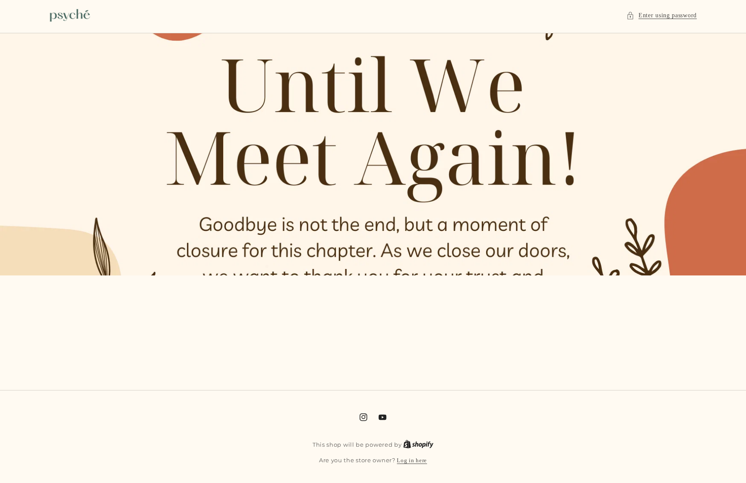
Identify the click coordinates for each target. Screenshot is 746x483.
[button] (661, 15)
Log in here (412, 460)
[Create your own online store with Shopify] (418, 444)
